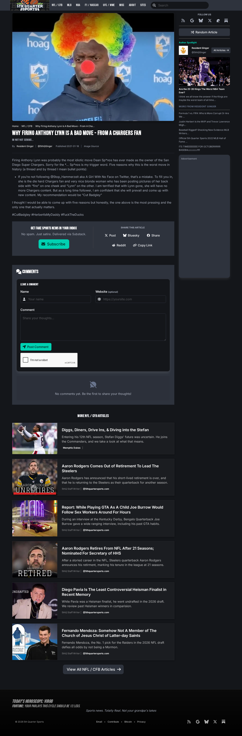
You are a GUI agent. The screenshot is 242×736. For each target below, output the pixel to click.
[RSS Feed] (184, 20)
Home (15, 126)
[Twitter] (210, 20)
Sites (143, 5)
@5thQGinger (45, 146)
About (132, 5)
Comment (27, 310)
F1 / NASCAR (92, 5)
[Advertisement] (204, 218)
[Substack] (226, 20)
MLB (69, 5)
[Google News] (192, 20)
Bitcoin (128, 721)
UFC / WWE (109, 5)
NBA (78, 5)
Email (99, 721)
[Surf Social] (218, 20)
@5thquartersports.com (96, 488)
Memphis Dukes (72, 447)
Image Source (91, 146)
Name (24, 291)
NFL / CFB (57, 5)
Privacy (141, 721)
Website (106, 291)
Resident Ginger (25, 146)
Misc (121, 5)
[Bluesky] (201, 20)
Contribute (113, 721)
